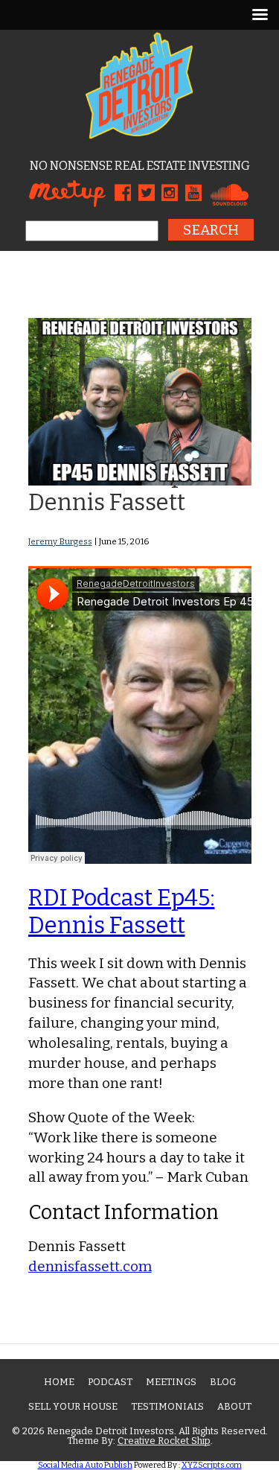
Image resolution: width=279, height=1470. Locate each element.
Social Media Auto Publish (85, 1465)
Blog (223, 1381)
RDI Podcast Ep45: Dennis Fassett (121, 911)
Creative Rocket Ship (164, 1440)
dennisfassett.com (90, 1266)
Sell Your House (73, 1406)
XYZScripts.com (212, 1465)
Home (59, 1381)
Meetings (171, 1381)
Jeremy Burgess (60, 541)
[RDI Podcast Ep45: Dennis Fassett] (139, 480)
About (234, 1406)
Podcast (110, 1381)
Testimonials (167, 1406)
